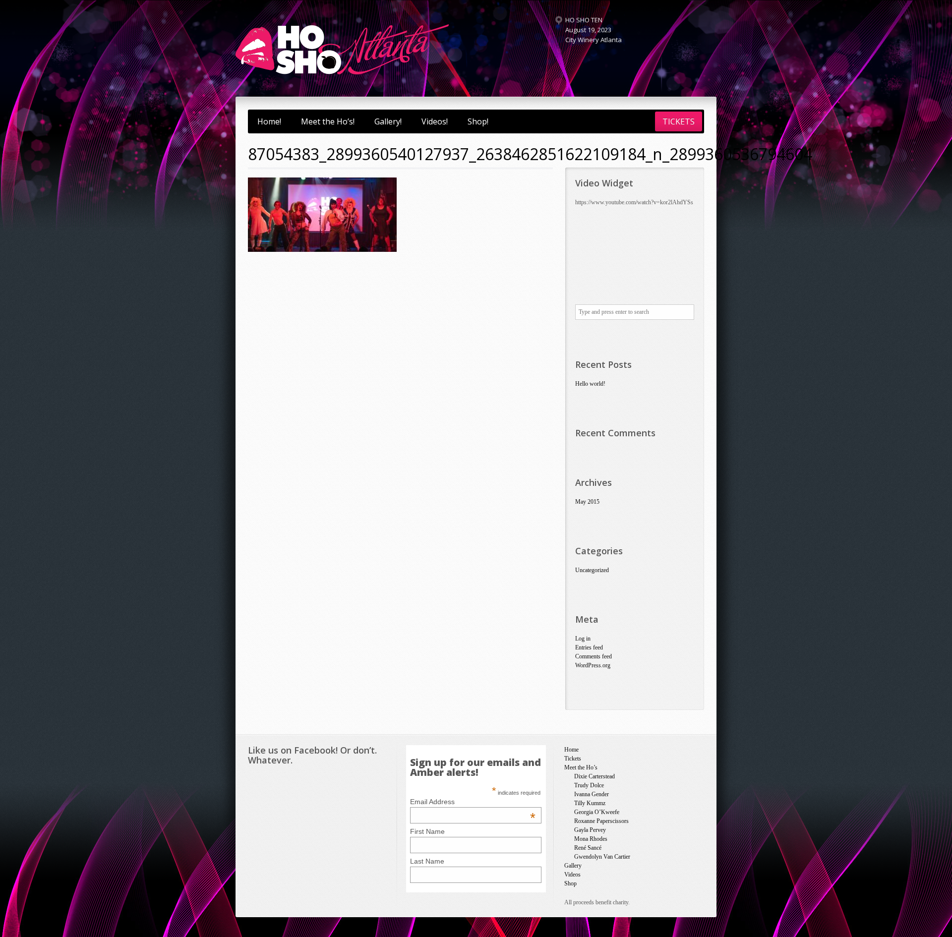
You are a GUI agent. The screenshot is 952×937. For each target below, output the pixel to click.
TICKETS (678, 121)
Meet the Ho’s (580, 767)
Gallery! (388, 121)
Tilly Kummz (589, 803)
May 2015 (587, 501)
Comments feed (593, 656)
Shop (570, 883)
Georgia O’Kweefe (596, 812)
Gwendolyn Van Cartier (602, 856)
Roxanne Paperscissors (601, 821)
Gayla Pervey (590, 829)
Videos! (434, 121)
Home (571, 749)
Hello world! (590, 383)
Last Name (427, 861)
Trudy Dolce (589, 785)
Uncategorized (592, 570)
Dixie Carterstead (594, 776)
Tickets (572, 758)
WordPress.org (592, 665)
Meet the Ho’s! (328, 121)
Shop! (478, 121)
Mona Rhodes (590, 838)
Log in (583, 638)
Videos (572, 874)
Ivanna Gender (591, 794)
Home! (269, 121)
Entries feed (589, 647)
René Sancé (587, 847)
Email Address (473, 802)
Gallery (573, 865)
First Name (427, 831)
